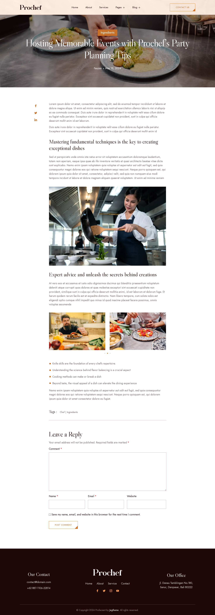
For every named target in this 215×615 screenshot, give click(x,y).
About (88, 7)
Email (92, 496)
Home (75, 7)
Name (53, 496)
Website (131, 496)
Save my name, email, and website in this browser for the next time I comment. (96, 514)
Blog (134, 7)
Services (103, 7)
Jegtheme (113, 610)
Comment (55, 449)
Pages (119, 7)
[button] (104, 353)
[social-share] (41, 105)
